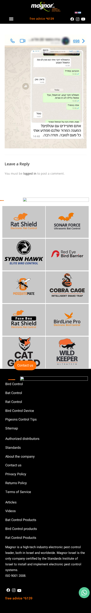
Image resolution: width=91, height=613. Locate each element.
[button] (11, 18)
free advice (42, 18)
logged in (29, 173)
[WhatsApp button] (84, 592)
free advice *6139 (18, 598)
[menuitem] (76, 12)
